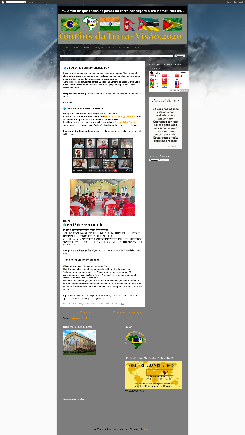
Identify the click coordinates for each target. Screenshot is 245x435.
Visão (86, 47)
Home (65, 47)
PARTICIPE (124, 47)
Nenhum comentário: (109, 303)
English (137, 47)
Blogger (146, 429)
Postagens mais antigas (127, 312)
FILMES (111, 47)
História (76, 47)
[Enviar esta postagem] (122, 303)
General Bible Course (125, 122)
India (89, 119)
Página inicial (88, 312)
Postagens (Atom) (79, 318)
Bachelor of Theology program (119, 116)
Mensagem (98, 47)
